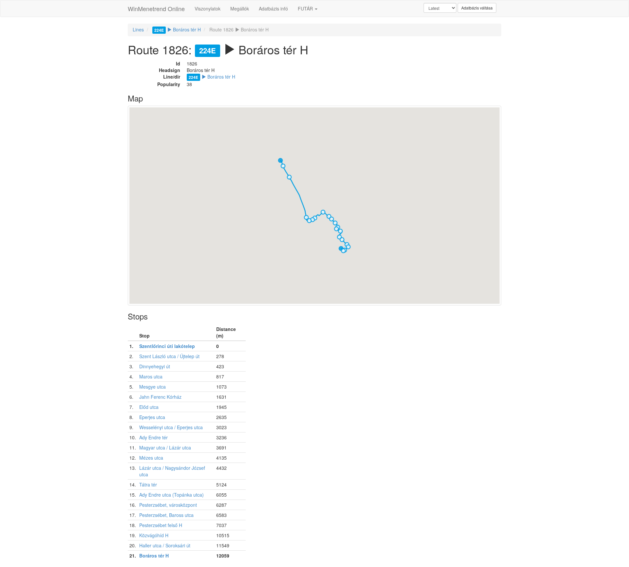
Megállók (239, 8)
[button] (343, 250)
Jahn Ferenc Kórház (160, 396)
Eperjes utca (152, 417)
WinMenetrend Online (156, 8)
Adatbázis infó (273, 8)
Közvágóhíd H (153, 535)
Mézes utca (151, 457)
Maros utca (150, 376)
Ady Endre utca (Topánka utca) (171, 494)
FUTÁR (306, 8)
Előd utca (149, 407)
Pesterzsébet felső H (160, 525)
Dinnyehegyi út (154, 366)
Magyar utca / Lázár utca (165, 447)
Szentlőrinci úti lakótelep (167, 346)
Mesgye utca (152, 386)
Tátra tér (148, 484)
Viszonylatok (207, 8)
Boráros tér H (177, 29)
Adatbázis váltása (477, 7)
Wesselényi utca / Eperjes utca (171, 427)
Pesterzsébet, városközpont (168, 505)
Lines (138, 29)
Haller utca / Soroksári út (164, 545)
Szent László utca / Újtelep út (169, 356)
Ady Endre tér (153, 437)
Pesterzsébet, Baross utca (166, 515)
